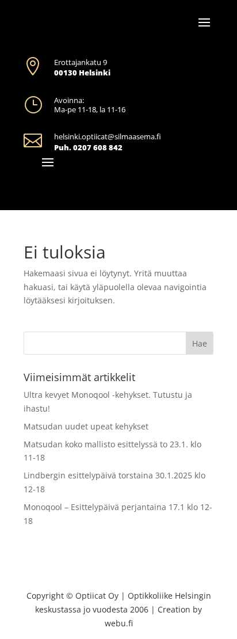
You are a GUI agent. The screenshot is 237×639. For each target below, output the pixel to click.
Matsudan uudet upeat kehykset (86, 426)
